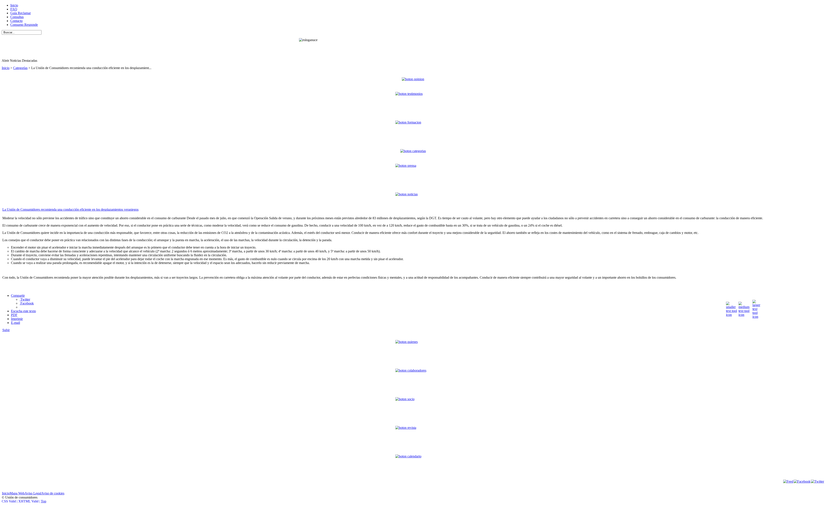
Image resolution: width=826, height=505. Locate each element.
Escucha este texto (23, 311)
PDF (14, 315)
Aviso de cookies (52, 493)
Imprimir (17, 319)
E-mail (15, 322)
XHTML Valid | (29, 501)
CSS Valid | (10, 501)
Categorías (20, 68)
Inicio (5, 68)
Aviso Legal (33, 493)
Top (43, 501)
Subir (6, 330)
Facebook (27, 303)
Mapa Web (17, 493)
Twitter (25, 299)
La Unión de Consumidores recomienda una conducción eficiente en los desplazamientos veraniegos (70, 209)
